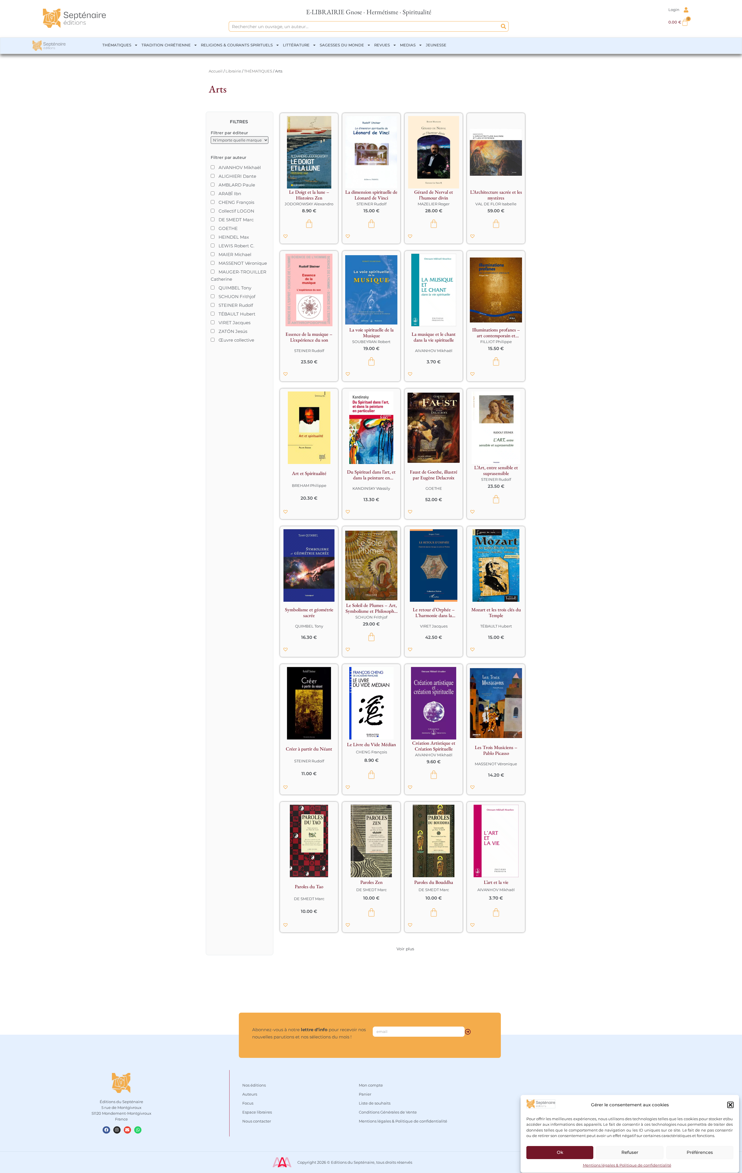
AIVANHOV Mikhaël (433, 350)
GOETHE (433, 488)
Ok (560, 1152)
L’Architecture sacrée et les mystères (496, 195)
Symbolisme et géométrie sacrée (309, 612)
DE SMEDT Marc (309, 898)
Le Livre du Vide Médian (371, 744)
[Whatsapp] (137, 1130)
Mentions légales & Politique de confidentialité (627, 1165)
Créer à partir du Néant (309, 749)
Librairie (233, 71)
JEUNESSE (436, 45)
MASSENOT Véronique (496, 764)
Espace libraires (257, 1112)
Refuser (629, 1152)
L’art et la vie (496, 882)
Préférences (700, 1152)
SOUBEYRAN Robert (371, 341)
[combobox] (364, 26)
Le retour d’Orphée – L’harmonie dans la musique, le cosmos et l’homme (434, 612)
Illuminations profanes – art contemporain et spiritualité (496, 332)
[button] (730, 1105)
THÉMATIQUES (116, 45)
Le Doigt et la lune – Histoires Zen (309, 195)
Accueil (216, 71)
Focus (247, 1103)
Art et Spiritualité (309, 473)
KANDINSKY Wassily (371, 488)
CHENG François (371, 752)
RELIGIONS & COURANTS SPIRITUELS (237, 45)
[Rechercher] (504, 26)
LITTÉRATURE (296, 45)
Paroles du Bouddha (433, 882)
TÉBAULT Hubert (496, 626)
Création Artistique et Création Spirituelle (433, 746)
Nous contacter (256, 1121)
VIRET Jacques (434, 626)
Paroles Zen (371, 882)
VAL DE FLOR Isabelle (496, 204)
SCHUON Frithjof (371, 617)
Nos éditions (254, 1085)
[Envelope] (127, 1130)
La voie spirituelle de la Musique (371, 332)
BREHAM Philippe (309, 485)
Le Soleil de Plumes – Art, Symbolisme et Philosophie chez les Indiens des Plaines (371, 608)
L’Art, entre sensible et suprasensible (496, 470)
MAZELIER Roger (434, 204)
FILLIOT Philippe (496, 341)
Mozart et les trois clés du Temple (496, 612)
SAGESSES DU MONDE (342, 45)
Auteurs (249, 1094)
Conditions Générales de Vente (388, 1112)
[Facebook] (106, 1130)
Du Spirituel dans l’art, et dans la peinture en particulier (371, 475)
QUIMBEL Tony (309, 626)
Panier (365, 1094)
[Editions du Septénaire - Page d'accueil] (74, 18)
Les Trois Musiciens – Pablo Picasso (496, 750)
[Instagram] (117, 1130)
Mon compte (371, 1085)
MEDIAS (408, 45)
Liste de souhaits (374, 1103)
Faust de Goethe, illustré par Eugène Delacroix (433, 475)
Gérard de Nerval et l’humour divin (433, 195)
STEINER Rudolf (371, 204)
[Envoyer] (468, 1032)
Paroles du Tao (309, 886)
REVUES (382, 45)
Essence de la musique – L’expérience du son (308, 337)
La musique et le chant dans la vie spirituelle (434, 337)
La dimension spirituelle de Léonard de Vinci (371, 195)
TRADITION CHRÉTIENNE (166, 45)
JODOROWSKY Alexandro (309, 204)
